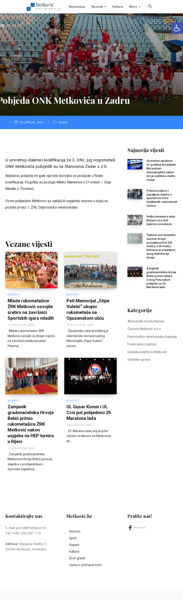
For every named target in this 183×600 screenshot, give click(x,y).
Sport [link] (63, 122)
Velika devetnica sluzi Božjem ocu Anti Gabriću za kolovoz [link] (160, 220)
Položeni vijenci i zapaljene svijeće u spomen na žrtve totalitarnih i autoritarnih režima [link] (161, 198)
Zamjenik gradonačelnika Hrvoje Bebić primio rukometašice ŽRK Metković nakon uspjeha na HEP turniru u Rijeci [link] (31, 424)
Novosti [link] (14, 294)
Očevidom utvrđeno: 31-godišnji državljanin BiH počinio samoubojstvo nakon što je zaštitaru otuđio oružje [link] (161, 170)
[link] (177, 28)
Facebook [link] (139, 527)
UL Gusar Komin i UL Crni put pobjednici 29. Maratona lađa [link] (89, 412)
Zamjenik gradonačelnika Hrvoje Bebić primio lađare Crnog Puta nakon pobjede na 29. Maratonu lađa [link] (161, 278)
